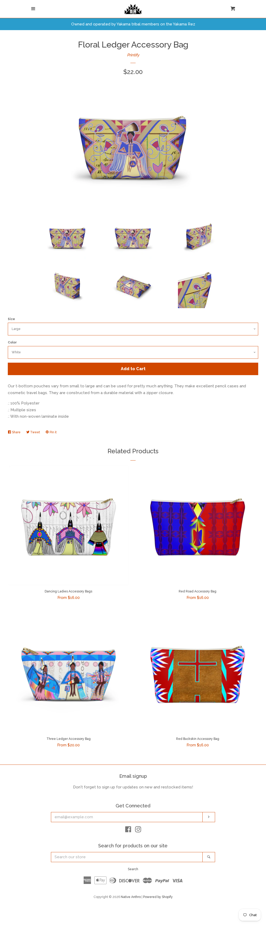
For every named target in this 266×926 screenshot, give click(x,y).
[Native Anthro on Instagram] (138, 830)
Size (11, 319)
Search (133, 869)
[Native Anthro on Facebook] (128, 830)
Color (12, 342)
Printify (133, 55)
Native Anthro (131, 897)
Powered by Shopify (158, 897)
